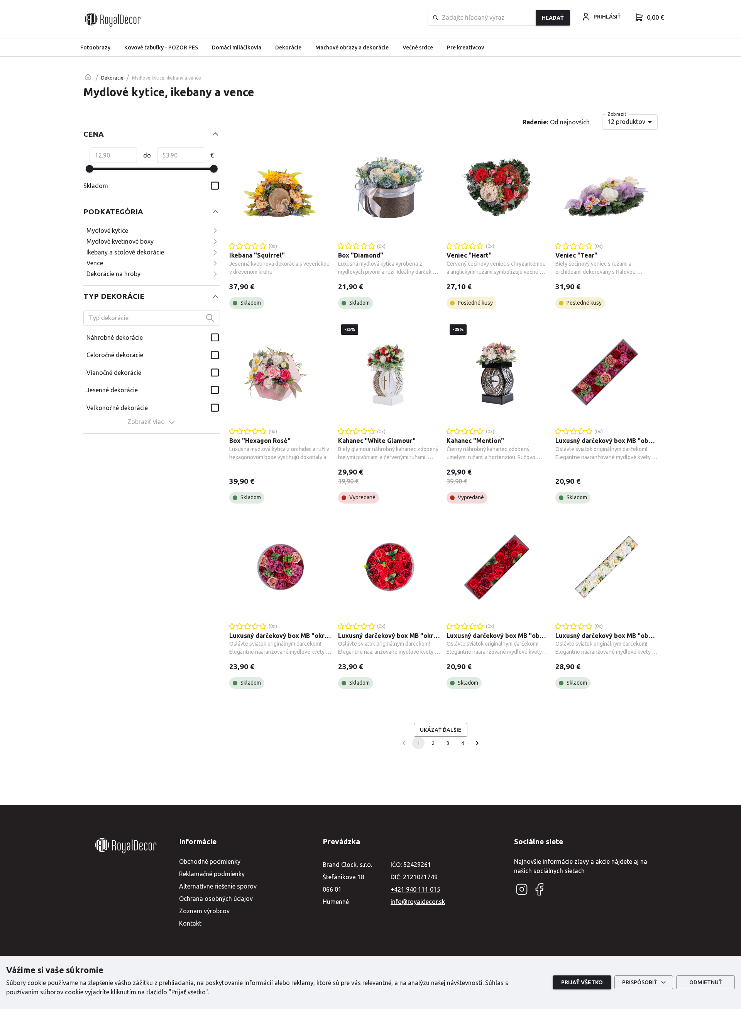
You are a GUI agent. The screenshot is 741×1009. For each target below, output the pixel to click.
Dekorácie (112, 77)
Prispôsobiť (639, 982)
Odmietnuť (705, 982)
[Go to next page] (477, 743)
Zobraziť (616, 114)
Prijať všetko (582, 982)
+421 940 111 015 (415, 889)
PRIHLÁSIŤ (607, 17)
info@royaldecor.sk (418, 901)
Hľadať (553, 18)
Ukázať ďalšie (440, 730)
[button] (151, 134)
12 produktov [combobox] (626, 121)
